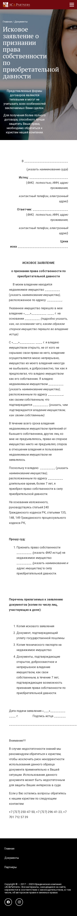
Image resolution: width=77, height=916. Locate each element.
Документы (11, 857)
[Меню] (71, 4)
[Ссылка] (16, 4)
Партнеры (10, 867)
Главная (9, 848)
